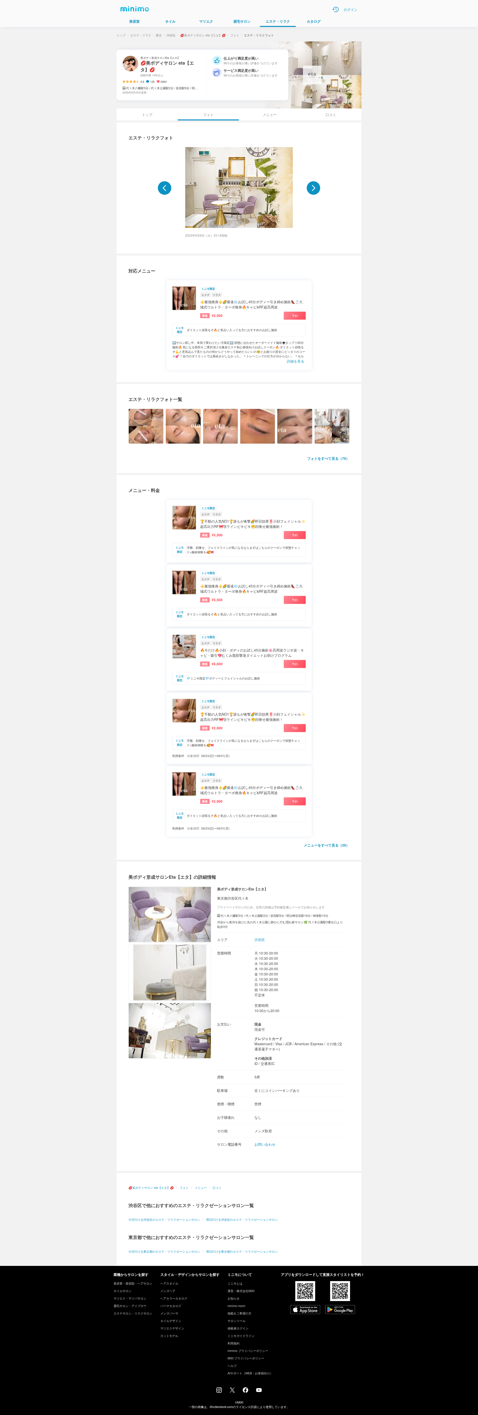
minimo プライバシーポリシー (248, 1350)
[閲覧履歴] (336, 9)
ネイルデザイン (170, 1321)
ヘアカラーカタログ (173, 1298)
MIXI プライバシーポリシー (246, 1358)
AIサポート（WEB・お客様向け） (250, 1373)
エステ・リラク (140, 35)
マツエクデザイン (172, 1328)
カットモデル (169, 1335)
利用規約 (233, 1343)
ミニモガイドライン (241, 1335)
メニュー (270, 114)
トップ (121, 35)
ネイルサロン (122, 1291)
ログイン (351, 9)
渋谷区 (171, 35)
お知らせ (233, 1298)
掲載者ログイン (238, 1328)
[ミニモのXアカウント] (232, 1391)
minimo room (236, 1306)
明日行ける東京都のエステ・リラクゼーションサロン (242, 1251)
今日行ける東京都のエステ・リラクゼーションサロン (164, 1251)
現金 (257, 1024)
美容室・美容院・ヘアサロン (133, 1283)
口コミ (331, 114)
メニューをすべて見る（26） (327, 845)
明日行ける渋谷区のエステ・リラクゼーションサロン (242, 1219)
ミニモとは (235, 1283)
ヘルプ (232, 1365)
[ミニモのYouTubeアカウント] (259, 1390)
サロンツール (236, 1321)
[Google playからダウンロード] (340, 1310)
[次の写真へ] (313, 188)
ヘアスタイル (169, 1283)
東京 (159, 35)
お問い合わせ (264, 1144)
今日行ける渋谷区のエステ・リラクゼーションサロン (164, 1219)
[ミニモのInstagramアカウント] (219, 1391)
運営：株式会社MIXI (241, 1291)
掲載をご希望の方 (239, 1313)
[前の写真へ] (164, 188)
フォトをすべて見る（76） (328, 458)
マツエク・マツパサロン (130, 1298)
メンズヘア (167, 1291)
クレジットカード (268, 1038)
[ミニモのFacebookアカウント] (245, 1391)
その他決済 (263, 1058)
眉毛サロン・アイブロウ (130, 1306)
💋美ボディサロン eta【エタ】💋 (203, 35)
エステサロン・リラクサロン (133, 1313)
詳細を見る (295, 361)
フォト (234, 35)
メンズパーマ (169, 1313)
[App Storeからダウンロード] (305, 1310)
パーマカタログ (170, 1306)
